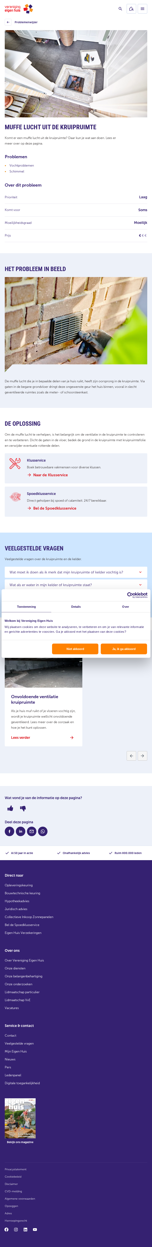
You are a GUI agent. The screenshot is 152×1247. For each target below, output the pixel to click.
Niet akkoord (75, 649)
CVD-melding (13, 1191)
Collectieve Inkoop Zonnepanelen (29, 917)
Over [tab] (125, 606)
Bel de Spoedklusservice (22, 925)
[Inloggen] (131, 8)
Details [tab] (76, 606)
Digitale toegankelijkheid (22, 1083)
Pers (8, 1067)
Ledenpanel (13, 1075)
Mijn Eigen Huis (16, 1051)
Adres (8, 1213)
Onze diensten (15, 968)
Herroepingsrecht (16, 1220)
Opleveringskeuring (19, 885)
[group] (20, 1123)
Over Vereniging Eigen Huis (24, 960)
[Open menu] (142, 8)
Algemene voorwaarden (20, 1198)
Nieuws (10, 1059)
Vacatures (12, 1008)
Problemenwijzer (22, 23)
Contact (10, 1035)
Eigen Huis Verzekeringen (23, 933)
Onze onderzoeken (18, 984)
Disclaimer (11, 1184)
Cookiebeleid (13, 1176)
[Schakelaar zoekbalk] (120, 8)
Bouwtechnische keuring (22, 893)
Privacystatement (16, 1169)
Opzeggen (11, 1206)
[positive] (10, 808)
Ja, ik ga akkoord (124, 649)
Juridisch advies (16, 909)
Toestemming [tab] (26, 606)
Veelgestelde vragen (19, 1043)
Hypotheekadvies (17, 901)
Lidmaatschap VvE (17, 1000)
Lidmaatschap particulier (22, 992)
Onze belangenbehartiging (23, 976)
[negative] (22, 808)
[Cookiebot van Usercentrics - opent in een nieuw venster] (130, 595)
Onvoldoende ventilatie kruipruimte (34, 699)
